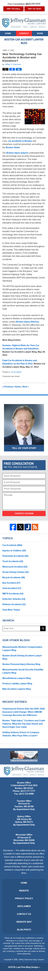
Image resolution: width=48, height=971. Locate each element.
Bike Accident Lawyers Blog (16, 689)
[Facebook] (13, 527)
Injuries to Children (14, 550)
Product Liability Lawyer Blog (17, 683)
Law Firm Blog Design (23, 967)
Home (8, 33)
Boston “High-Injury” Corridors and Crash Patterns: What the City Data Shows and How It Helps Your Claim (23, 723)
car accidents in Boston (19, 141)
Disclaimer (24, 906)
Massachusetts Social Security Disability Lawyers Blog (22, 671)
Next (25, 387)
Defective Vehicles (13, 599)
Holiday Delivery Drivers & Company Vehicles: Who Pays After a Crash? (20, 734)
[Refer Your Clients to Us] (24, 756)
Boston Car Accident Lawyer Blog (24, 23)
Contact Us (24, 914)
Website (24, 891)
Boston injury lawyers (17, 153)
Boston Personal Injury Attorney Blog (21, 664)
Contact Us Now (24, 513)
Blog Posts (24, 930)
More (40, 33)
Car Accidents (16, 372)
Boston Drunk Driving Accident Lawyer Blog (22, 657)
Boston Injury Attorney (27, 322)
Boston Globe (13, 147)
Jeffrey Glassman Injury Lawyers (31, 959)
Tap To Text (34, 9)
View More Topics (11, 610)
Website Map (24, 922)
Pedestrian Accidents (15, 556)
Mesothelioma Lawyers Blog (16, 678)
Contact (24, 33)
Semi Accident (11, 588)
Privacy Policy (24, 898)
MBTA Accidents (12, 593)
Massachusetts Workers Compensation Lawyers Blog (22, 648)
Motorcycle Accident (14, 567)
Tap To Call (13, 9)
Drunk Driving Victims (15, 572)
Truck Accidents (12, 561)
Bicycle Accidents (13, 577)
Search (43, 628)
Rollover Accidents (14, 604)
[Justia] (27, 527)
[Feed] (35, 527)
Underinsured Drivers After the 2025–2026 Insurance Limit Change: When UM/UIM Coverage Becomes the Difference (23, 712)
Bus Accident (11, 583)
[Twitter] (20, 527)
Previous (7, 387)
